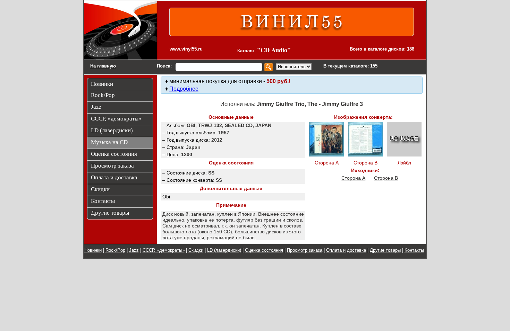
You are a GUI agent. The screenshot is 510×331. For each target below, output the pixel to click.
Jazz (134, 250)
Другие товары (385, 250)
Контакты (414, 250)
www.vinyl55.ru (186, 49)
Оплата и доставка (346, 250)
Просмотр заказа (304, 250)
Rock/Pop (115, 250)
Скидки (195, 250)
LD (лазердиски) (224, 250)
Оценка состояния (264, 250)
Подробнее (183, 89)
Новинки (93, 250)
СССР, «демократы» (164, 250)
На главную (103, 66)
